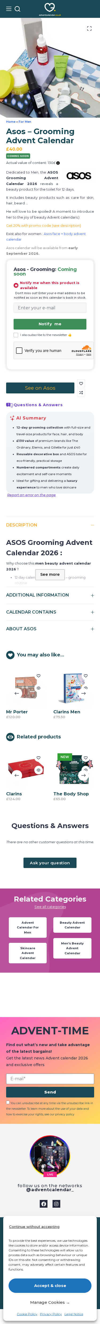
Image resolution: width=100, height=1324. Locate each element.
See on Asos (40, 388)
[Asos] (78, 176)
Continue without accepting (34, 1226)
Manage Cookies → (50, 1302)
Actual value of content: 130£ (31, 163)
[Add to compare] (81, 393)
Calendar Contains (31, 612)
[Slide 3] (54, 113)
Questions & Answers (38, 404)
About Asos (21, 628)
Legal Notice (74, 1314)
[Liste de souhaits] (83, 9)
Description (21, 525)
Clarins (14, 793)
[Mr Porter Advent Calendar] (26, 687)
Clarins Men (66, 711)
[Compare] (91, 8)
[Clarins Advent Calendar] (26, 769)
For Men (25, 122)
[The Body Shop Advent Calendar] (73, 769)
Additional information (37, 595)
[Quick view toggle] (38, 688)
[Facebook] (43, 1204)
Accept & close (50, 1285)
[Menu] (8, 8)
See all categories (50, 907)
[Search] (17, 9)
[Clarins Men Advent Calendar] (73, 687)
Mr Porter (17, 711)
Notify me (50, 324)
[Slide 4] (60, 113)
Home (10, 122)
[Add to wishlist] (81, 383)
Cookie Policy (27, 1314)
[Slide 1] (39, 113)
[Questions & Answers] (9, 405)
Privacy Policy (51, 1314)
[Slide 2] (47, 113)
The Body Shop (71, 793)
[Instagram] (56, 1204)
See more (50, 574)
